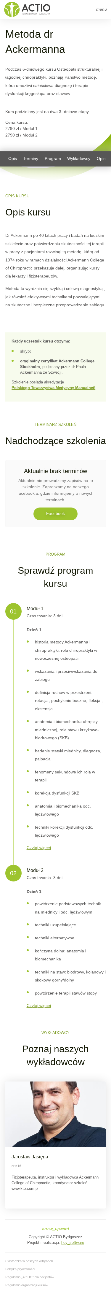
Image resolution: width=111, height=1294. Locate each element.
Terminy (30, 158)
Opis (12, 158)
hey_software (72, 1243)
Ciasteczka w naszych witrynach (29, 1261)
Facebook (55, 513)
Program (53, 158)
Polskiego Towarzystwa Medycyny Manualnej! (53, 388)
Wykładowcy (78, 158)
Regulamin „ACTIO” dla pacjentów (29, 1277)
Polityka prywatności (20, 1269)
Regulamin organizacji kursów (26, 1285)
